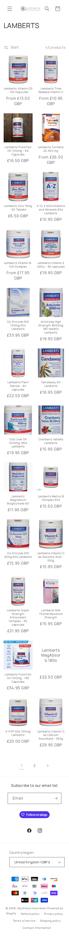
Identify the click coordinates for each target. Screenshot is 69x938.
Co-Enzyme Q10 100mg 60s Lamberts (18, 325)
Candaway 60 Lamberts (51, 384)
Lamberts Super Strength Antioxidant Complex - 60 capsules (18, 617)
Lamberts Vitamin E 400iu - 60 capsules (51, 264)
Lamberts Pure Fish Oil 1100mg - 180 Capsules (18, 678)
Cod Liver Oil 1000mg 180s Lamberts (18, 443)
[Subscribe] (56, 798)
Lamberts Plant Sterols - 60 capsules (18, 386)
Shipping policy (50, 920)
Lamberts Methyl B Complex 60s (51, 498)
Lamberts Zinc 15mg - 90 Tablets (18, 207)
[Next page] (47, 765)
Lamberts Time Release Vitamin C (51, 90)
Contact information (37, 928)
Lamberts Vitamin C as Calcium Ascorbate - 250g (51, 735)
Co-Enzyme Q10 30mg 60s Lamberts (18, 555)
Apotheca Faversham (32, 908)
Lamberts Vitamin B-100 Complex (18, 264)
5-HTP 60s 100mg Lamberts (18, 733)
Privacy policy (53, 914)
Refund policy (30, 914)
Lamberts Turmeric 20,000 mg (51, 149)
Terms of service (24, 920)
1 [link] (21, 765)
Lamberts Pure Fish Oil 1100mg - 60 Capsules (18, 150)
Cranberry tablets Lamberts (51, 441)
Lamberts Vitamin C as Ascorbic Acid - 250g (51, 557)
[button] (9, 8)
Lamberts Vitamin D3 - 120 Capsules (18, 90)
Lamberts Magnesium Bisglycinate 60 (18, 500)
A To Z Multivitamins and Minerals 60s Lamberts (51, 209)
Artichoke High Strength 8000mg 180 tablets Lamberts (50, 327)
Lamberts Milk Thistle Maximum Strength (51, 614)
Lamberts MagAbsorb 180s (51, 655)
